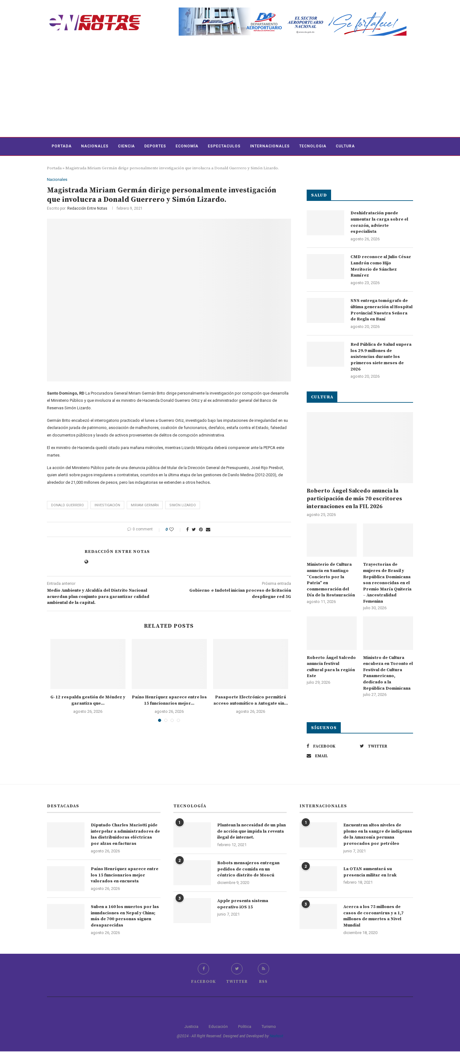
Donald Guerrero (67, 505)
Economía (187, 146)
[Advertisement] (230, 90)
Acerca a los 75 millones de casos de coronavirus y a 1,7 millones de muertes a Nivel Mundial (373, 916)
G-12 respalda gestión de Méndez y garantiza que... (87, 700)
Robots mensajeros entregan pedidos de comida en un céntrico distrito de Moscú (248, 869)
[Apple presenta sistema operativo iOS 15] (192, 910)
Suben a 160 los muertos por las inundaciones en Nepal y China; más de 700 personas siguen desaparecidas (125, 916)
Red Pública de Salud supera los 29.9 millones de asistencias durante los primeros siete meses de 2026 (380, 357)
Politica (244, 1026)
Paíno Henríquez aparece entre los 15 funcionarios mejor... (169, 700)
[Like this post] (175, 529)
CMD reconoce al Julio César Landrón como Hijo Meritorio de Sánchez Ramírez (380, 266)
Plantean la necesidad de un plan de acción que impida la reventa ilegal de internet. (251, 831)
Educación (218, 1026)
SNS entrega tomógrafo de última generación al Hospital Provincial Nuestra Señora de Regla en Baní (381, 310)
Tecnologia (312, 146)
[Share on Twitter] (194, 529)
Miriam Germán (145, 505)
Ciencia (126, 146)
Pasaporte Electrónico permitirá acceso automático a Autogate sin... (250, 700)
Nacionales (95, 146)
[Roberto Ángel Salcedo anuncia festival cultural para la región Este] (332, 633)
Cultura (345, 146)
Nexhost (276, 1036)
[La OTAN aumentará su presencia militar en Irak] (318, 878)
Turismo (269, 1026)
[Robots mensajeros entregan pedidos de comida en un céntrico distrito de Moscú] (192, 872)
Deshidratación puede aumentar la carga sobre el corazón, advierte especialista (379, 222)
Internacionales (270, 146)
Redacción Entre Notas (87, 208)
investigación (107, 505)
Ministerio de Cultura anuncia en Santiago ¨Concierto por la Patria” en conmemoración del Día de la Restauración (331, 580)
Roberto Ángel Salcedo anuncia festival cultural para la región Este (331, 667)
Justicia (191, 1026)
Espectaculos (224, 146)
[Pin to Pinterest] (201, 529)
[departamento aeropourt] (292, 10)
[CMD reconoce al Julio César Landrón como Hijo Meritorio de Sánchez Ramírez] (325, 266)
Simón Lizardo (182, 505)
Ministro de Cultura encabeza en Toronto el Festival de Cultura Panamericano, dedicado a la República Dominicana (388, 673)
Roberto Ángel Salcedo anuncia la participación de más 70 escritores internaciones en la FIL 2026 (354, 498)
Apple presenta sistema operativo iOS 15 (242, 904)
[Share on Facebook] (187, 529)
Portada (62, 146)
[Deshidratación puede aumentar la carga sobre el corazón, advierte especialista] (325, 222)
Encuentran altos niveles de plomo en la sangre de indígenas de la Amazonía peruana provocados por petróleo (377, 834)
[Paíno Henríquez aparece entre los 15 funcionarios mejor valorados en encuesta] (169, 664)
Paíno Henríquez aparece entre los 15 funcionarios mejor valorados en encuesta (124, 875)
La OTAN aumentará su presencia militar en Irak (369, 872)
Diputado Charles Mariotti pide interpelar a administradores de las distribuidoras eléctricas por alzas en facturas (125, 834)
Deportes (155, 146)
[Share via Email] (208, 529)
